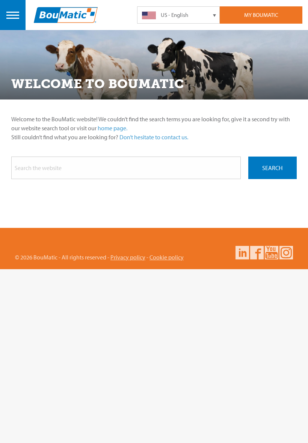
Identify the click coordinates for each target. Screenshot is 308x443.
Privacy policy (127, 257)
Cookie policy (166, 257)
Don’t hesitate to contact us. (153, 137)
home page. (112, 128)
